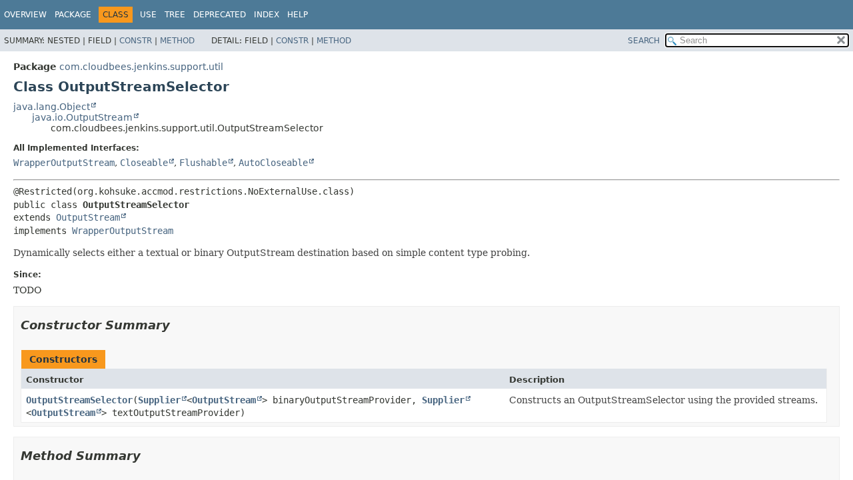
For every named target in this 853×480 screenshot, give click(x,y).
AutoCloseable (273, 162)
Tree (175, 14)
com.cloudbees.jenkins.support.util (141, 66)
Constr (135, 40)
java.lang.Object (51, 106)
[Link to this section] (179, 325)
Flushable (203, 162)
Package (73, 14)
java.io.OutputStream (82, 117)
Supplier (159, 400)
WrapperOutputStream (64, 162)
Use (148, 14)
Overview (25, 14)
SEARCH (644, 40)
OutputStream (88, 217)
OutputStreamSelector (79, 400)
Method (177, 40)
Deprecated (219, 14)
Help (297, 14)
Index (266, 14)
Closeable (144, 162)
